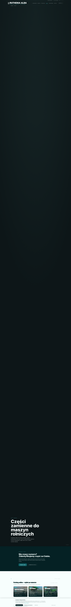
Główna (12, 5)
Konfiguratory (50, 0)
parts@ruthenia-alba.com (32, 564)
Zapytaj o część (22, 564)
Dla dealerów (55, 0)
